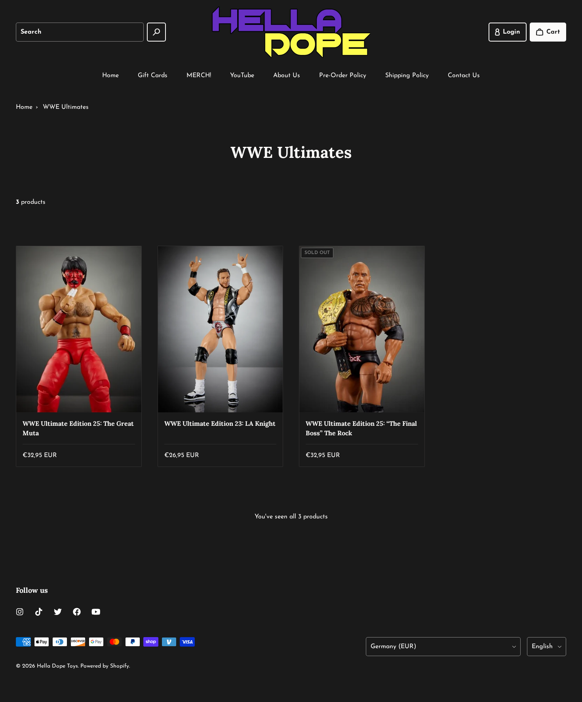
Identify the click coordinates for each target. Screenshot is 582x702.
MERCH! (198, 75)
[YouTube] (95, 611)
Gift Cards (152, 75)
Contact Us (464, 75)
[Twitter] (57, 611)
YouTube (242, 75)
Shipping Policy (407, 75)
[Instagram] (19, 611)
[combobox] (80, 32)
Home (110, 75)
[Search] (156, 32)
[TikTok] (38, 611)
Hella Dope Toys (57, 666)
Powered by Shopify (104, 666)
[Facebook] (76, 611)
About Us (286, 75)
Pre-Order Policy (342, 75)
